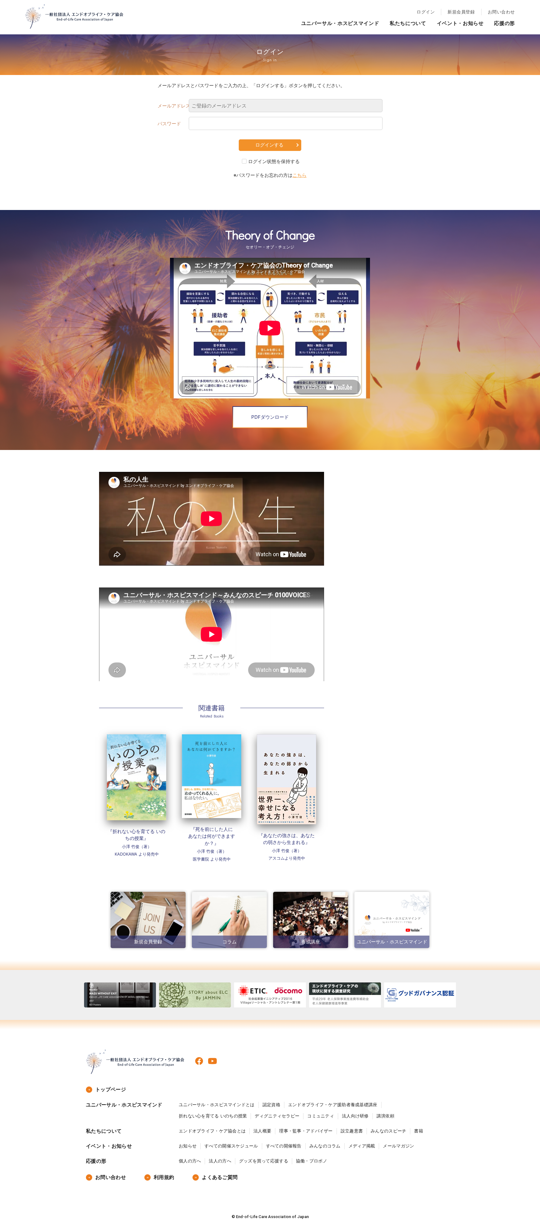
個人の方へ (190, 1160)
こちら (299, 175)
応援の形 (504, 23)
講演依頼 (385, 1115)
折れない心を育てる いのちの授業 (213, 1115)
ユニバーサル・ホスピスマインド (340, 23)
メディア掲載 (361, 1145)
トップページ (110, 1089)
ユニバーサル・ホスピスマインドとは (217, 1104)
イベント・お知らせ (460, 23)
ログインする (269, 145)
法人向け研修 (355, 1115)
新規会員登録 (461, 11)
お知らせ (188, 1145)
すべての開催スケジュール (231, 1145)
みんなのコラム (325, 1145)
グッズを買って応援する (263, 1160)
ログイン (426, 11)
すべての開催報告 (284, 1145)
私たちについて (408, 23)
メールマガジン (398, 1145)
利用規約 (164, 1177)
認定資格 (271, 1104)
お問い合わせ (501, 11)
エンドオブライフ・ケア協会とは (212, 1130)
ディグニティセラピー (277, 1115)
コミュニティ (320, 1115)
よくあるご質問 (220, 1177)
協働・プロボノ (311, 1160)
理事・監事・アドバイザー (305, 1130)
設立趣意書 (352, 1130)
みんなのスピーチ (388, 1130)
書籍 (418, 1130)
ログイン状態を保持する (274, 161)
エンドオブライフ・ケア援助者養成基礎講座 (333, 1104)
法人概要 (262, 1130)
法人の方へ (220, 1160)
